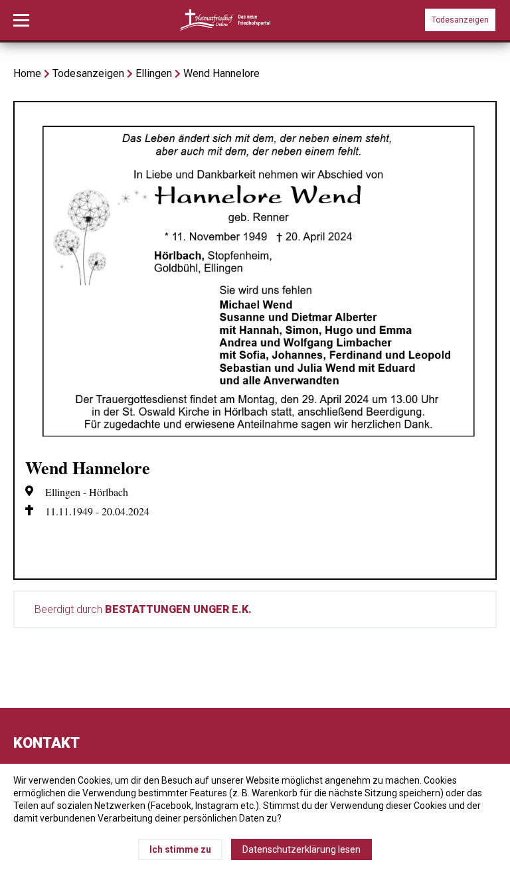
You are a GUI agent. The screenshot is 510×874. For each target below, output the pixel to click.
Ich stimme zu (180, 849)
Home (27, 73)
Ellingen (153, 73)
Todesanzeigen (460, 20)
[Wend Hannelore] (255, 440)
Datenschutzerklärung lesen (301, 849)
